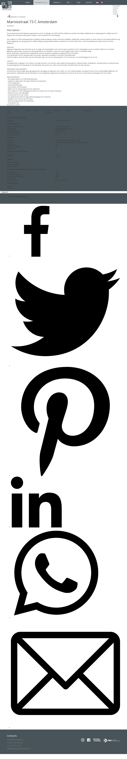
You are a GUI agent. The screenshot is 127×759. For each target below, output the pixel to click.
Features (115, 8)
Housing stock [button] (41, 2)
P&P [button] (68, 2)
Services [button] (56, 2)
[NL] (97, 2)
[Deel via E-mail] (65, 727)
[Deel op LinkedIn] (36, 527)
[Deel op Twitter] (65, 366)
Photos (115, 10)
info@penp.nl (12, 202)
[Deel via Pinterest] (65, 476)
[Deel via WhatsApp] (56, 618)
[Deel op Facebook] (36, 256)
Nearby (115, 12)
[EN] (102, 2)
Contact (89, 2)
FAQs (78, 2)
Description (116, 6)
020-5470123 (12, 200)
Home (27, 2)
